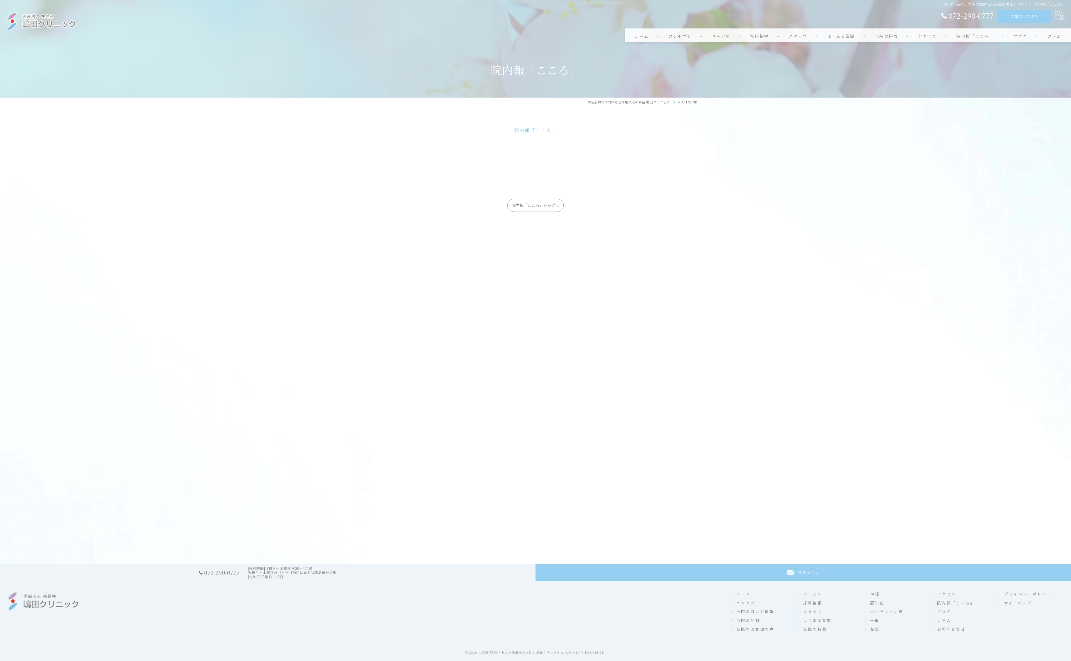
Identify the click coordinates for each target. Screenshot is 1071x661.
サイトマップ (1018, 603)
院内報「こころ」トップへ (535, 205)
